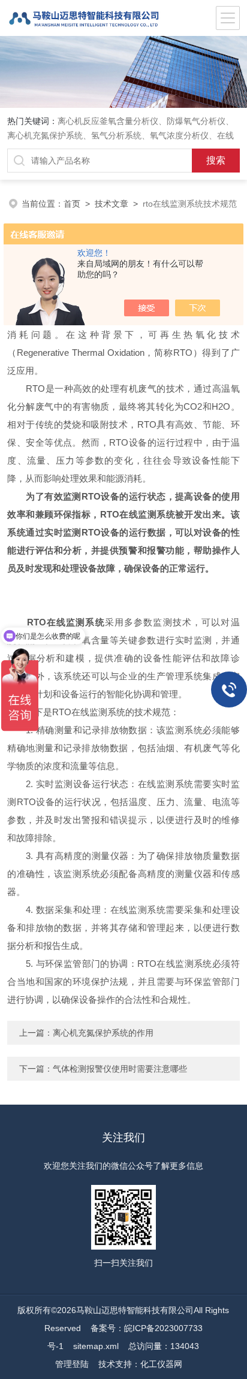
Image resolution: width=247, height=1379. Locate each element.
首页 (72, 203)
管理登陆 (72, 1364)
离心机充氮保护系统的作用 (103, 1033)
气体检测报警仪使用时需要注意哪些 (120, 1068)
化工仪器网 (161, 1364)
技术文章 (111, 203)
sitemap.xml (96, 1346)
